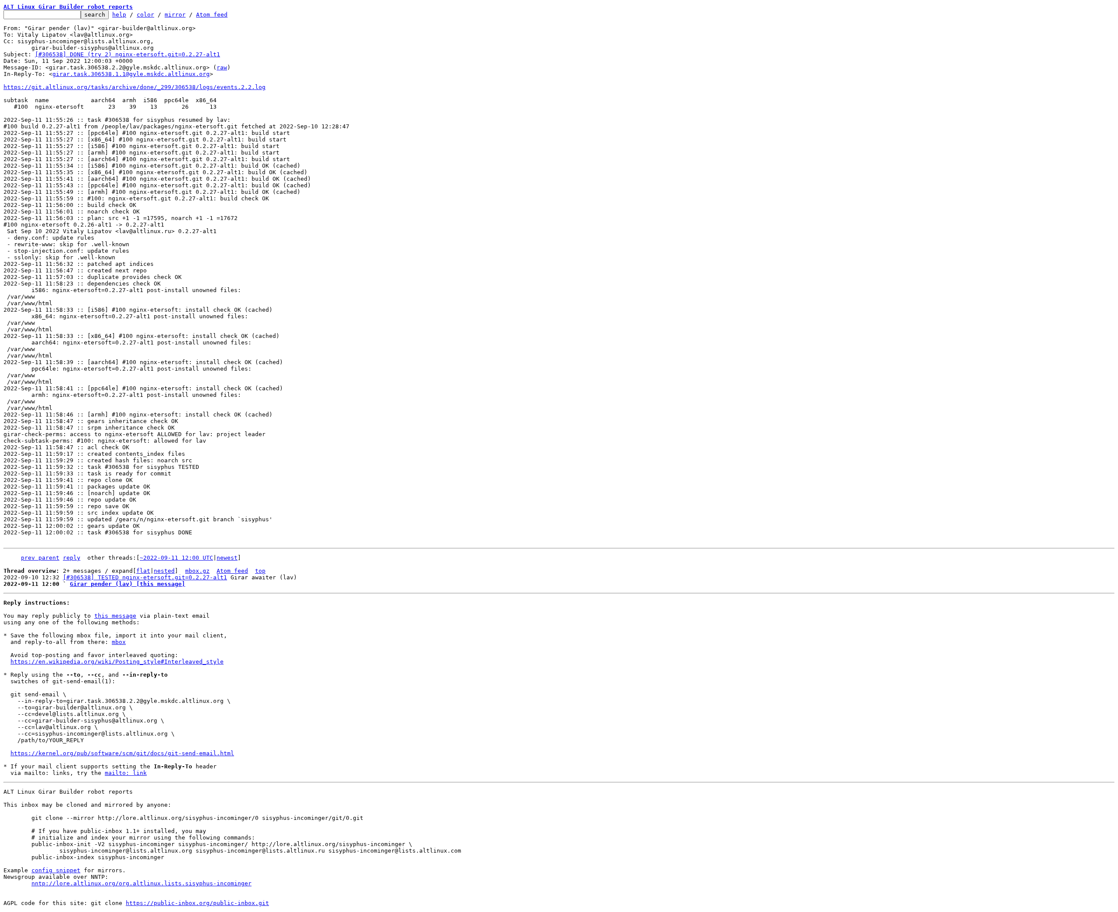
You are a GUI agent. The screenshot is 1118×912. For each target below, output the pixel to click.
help (119, 14)
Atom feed (212, 14)
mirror (175, 14)
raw (222, 67)
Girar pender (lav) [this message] (127, 584)
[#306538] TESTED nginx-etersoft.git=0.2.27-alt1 (145, 577)
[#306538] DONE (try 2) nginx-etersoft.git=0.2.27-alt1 (127, 54)
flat (143, 571)
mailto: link (126, 773)
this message (115, 616)
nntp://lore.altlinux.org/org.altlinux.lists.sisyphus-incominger (141, 883)
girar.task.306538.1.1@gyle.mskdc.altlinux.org (131, 74)
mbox (119, 642)
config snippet (55, 870)
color (145, 14)
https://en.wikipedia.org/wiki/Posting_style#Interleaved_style (117, 661)
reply (71, 557)
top (260, 571)
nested (164, 571)
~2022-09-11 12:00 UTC (176, 557)
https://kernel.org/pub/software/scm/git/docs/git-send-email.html (122, 753)
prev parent (40, 557)
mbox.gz (197, 571)
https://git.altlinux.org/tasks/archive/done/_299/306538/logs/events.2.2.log (134, 87)
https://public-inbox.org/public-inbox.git (197, 903)
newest (227, 557)
